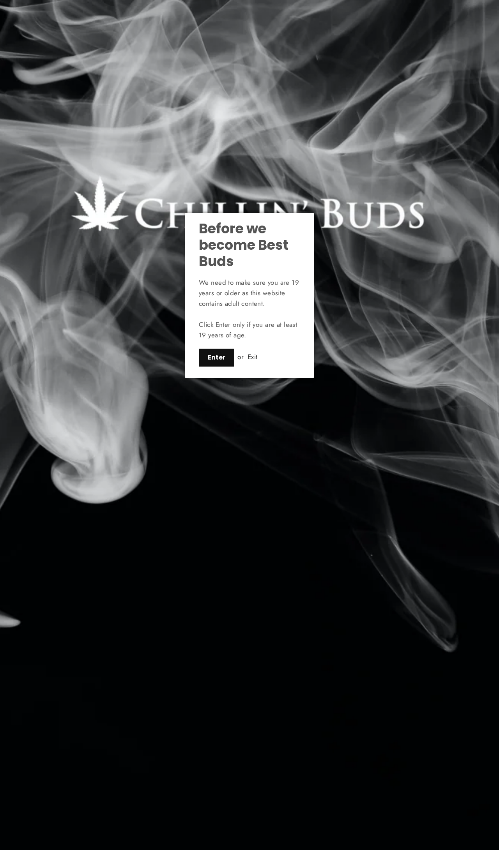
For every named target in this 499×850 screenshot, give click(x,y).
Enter (216, 357)
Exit (253, 357)
